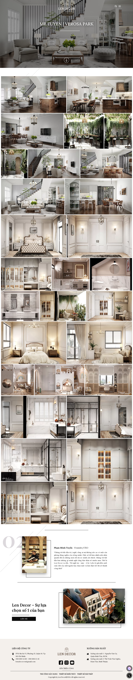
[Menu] (119, 6)
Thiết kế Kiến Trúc (67, 674)
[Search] (116, 6)
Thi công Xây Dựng (48, 674)
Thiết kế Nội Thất (85, 674)
